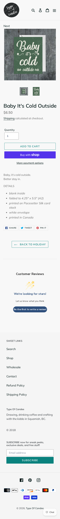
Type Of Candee (35, 508)
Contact (11, 376)
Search (11, 349)
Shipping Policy (16, 394)
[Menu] (54, 10)
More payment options (30, 162)
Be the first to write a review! (30, 309)
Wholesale (13, 367)
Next (7, 26)
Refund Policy (15, 385)
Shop (9, 358)
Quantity (9, 129)
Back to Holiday (32, 244)
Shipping (9, 118)
